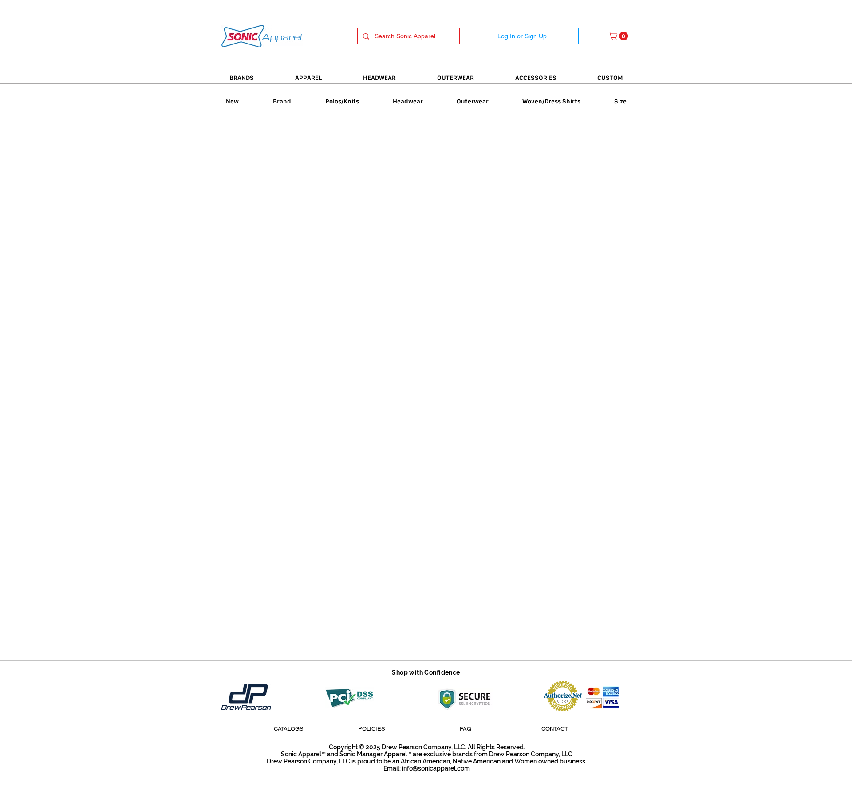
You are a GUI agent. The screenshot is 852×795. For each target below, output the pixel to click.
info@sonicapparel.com (436, 768)
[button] (619, 36)
